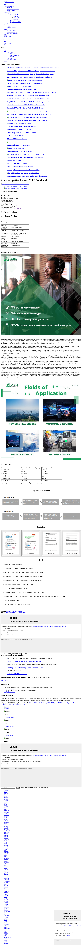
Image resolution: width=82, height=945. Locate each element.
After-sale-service (11, 27)
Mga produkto (7, 12)
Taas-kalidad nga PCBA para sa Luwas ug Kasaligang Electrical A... (29, 77)
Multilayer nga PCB (56, 703)
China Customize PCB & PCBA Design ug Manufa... (24, 661)
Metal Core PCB (17, 17)
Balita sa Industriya (12, 32)
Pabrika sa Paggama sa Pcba (68, 703)
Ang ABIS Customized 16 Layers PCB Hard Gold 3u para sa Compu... (30, 102)
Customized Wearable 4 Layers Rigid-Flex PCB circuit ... (25, 108)
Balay (5, 4)
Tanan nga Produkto (20, 704)
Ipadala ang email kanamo (7, 208)
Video (5, 35)
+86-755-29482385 (9, 717)
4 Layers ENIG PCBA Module (17, 139)
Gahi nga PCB (14, 14)
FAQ (8, 26)
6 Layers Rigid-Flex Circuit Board (18, 145)
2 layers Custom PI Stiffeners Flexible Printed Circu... (24, 83)
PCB (8, 13)
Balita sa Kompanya (12, 30)
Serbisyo (6, 24)
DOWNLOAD (18, 208)
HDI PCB (16, 19)
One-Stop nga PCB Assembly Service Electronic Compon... (26, 668)
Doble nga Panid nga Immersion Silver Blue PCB (23, 170)
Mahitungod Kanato (9, 6)
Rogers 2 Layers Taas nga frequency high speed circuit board (27, 176)
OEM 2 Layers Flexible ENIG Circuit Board (21, 89)
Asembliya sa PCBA (6, 704)
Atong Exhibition (11, 10)
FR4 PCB (15, 16)
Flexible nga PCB (45, 703)
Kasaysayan (10, 7)
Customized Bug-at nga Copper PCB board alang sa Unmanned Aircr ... (31, 71)
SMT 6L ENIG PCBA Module (17, 164)
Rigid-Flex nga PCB (15, 22)
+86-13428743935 (8, 735)
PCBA (8, 23)
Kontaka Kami (7, 36)
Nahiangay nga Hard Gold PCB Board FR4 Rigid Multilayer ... (28, 120)
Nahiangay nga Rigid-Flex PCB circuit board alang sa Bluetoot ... (28, 95)
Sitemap (31, 703)
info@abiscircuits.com (9, 726)
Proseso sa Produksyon (13, 9)
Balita (5, 29)
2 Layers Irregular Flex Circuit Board (19, 151)
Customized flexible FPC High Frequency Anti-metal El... (26, 157)
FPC (13, 704)
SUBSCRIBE (4, 680)
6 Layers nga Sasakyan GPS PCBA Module (21, 133)
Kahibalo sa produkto (12, 33)
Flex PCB (12, 20)
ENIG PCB (37, 703)
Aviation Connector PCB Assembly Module (21, 126)
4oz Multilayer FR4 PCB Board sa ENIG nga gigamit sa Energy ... (29, 114)
